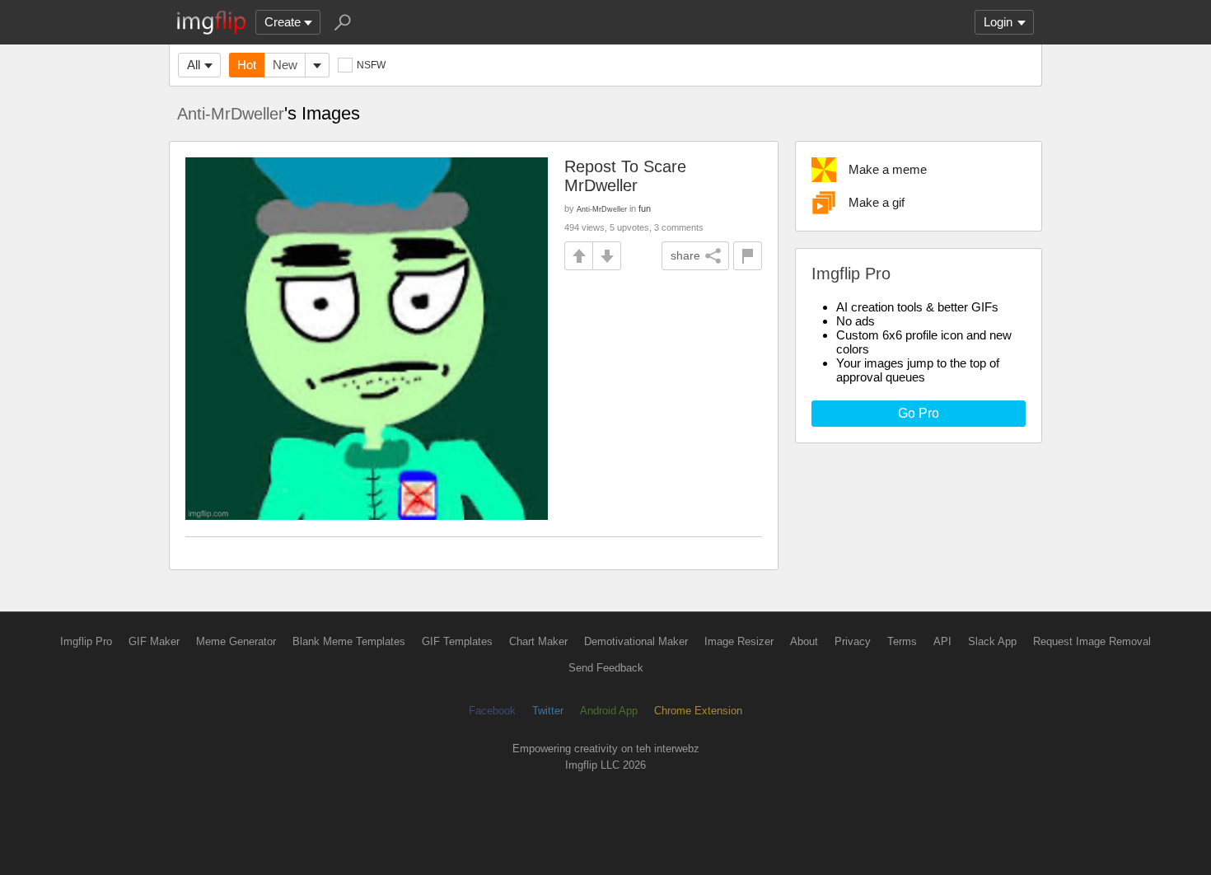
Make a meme (888, 169)
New (285, 65)
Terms (902, 641)
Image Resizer (739, 641)
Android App (609, 710)
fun (644, 208)
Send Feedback (605, 668)
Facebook (492, 710)
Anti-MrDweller (230, 114)
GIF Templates (457, 641)
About (804, 641)
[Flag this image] (747, 255)
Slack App (992, 641)
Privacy (853, 641)
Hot (246, 65)
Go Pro (918, 413)
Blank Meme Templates (348, 641)
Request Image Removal (1092, 641)
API (942, 641)
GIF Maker (154, 641)
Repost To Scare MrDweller (625, 175)
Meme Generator (236, 641)
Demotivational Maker (636, 641)
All (193, 65)
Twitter (547, 710)
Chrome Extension (698, 710)
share (685, 255)
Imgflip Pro (86, 641)
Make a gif (877, 202)
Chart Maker (538, 641)
